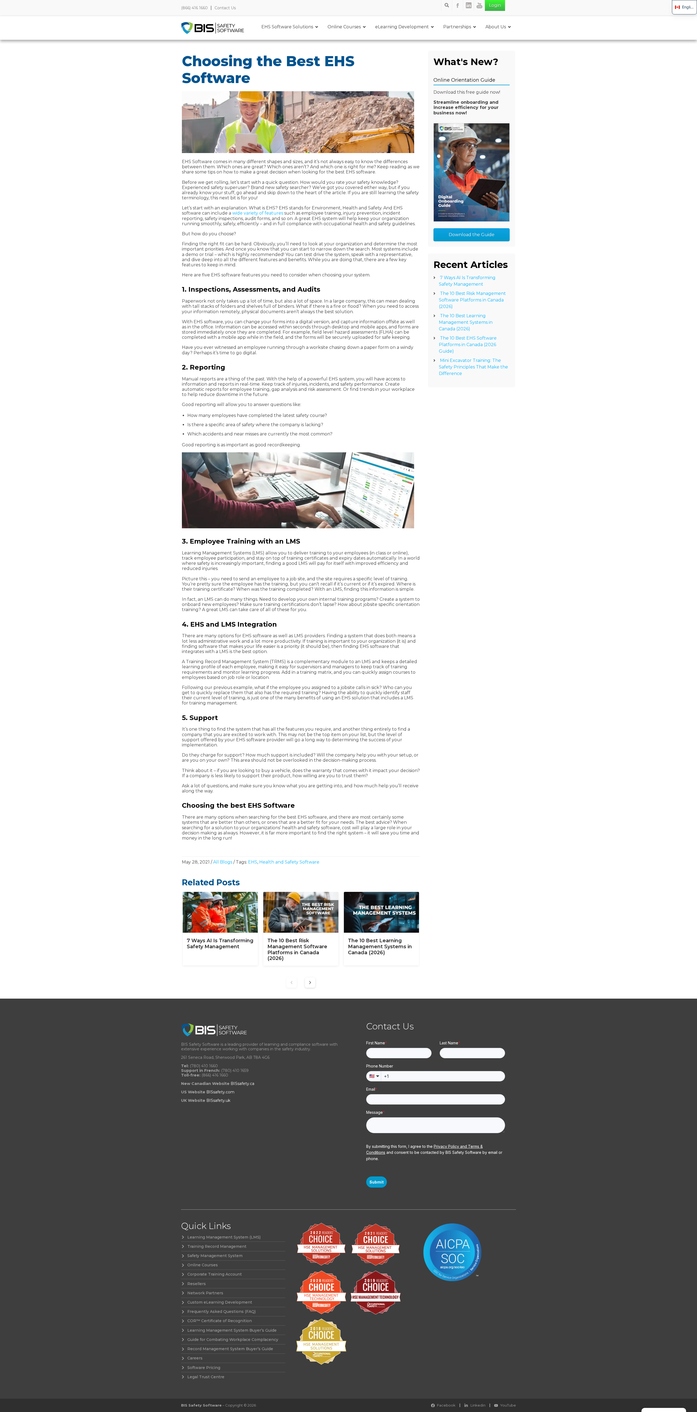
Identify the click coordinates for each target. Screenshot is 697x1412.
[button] (310, 982)
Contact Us (225, 7)
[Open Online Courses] (364, 27)
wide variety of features (257, 213)
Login (495, 5)
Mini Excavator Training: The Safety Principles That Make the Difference (473, 367)
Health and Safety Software (289, 862)
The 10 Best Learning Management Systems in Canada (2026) (466, 322)
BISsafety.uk (218, 1100)
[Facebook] (457, 5)
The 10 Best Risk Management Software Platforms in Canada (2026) (472, 300)
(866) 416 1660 (194, 7)
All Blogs (222, 862)
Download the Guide (471, 234)
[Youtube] (479, 5)
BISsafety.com (220, 1092)
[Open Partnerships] (474, 27)
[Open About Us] (509, 27)
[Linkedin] (468, 5)
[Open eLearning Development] (432, 27)
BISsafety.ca (242, 1083)
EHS (252, 862)
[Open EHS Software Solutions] (316, 27)
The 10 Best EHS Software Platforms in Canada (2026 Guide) (468, 345)
